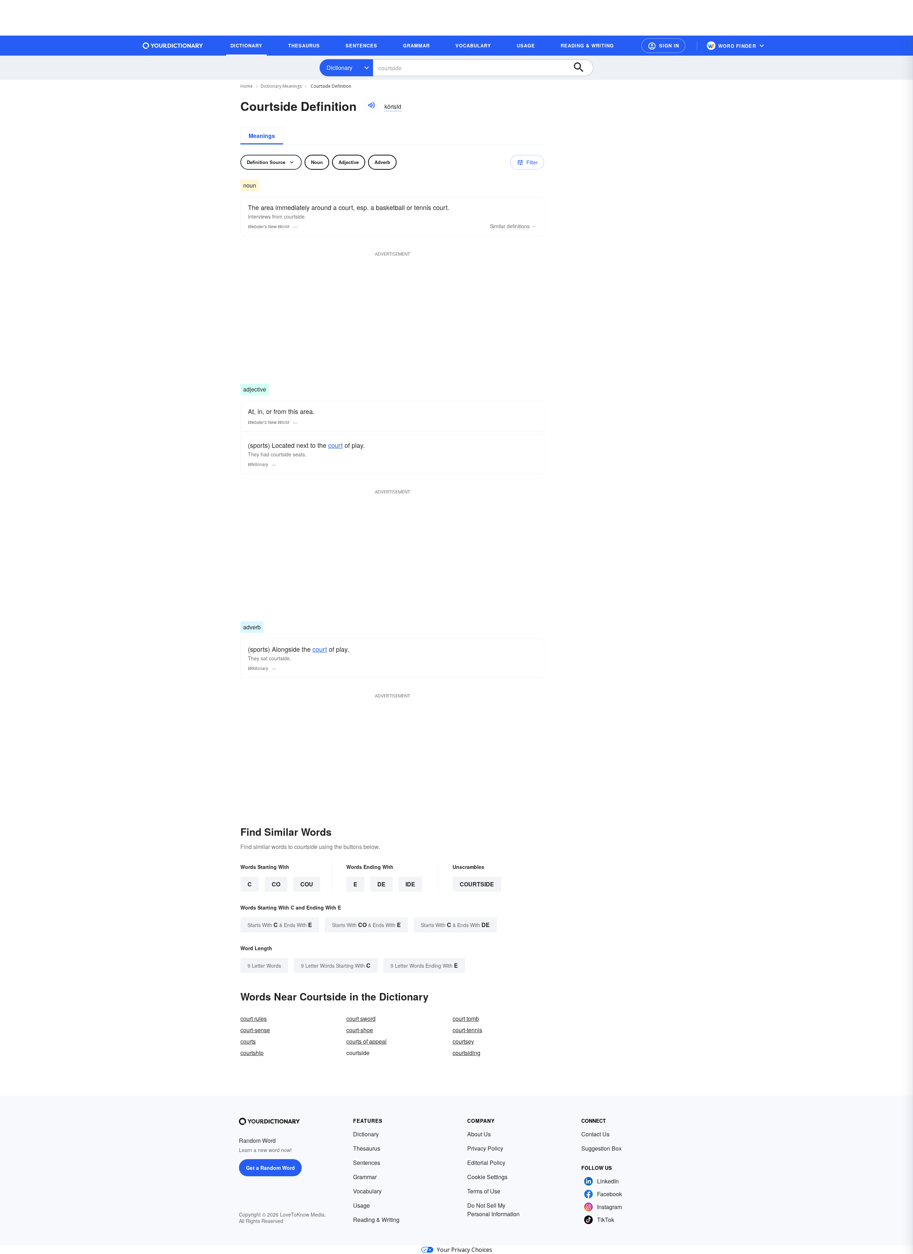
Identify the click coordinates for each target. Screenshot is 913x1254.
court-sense (255, 1030)
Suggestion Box (601, 1148)
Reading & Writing (376, 1219)
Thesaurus (366, 1148)
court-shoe (359, 1030)
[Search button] (582, 68)
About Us (479, 1134)
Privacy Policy (485, 1148)
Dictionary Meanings (281, 86)
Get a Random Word (270, 1167)
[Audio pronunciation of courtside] (371, 105)
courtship (252, 1053)
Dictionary (339, 67)
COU (306, 884)
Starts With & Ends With (280, 925)
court (335, 445)
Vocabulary (367, 1191)
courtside (477, 884)
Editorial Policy (486, 1162)
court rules (253, 1018)
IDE (410, 884)
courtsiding (466, 1053)
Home (246, 86)
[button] (663, 45)
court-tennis (467, 1030)
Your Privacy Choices (464, 1250)
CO (276, 884)
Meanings (262, 136)
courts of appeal (366, 1041)
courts (248, 1041)
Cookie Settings (487, 1177)
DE (381, 884)
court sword (361, 1018)
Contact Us (595, 1134)
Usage (361, 1205)
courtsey (463, 1041)
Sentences (366, 1162)
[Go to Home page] (173, 45)
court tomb (466, 1018)
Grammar (365, 1177)
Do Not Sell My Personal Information (493, 1209)
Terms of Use (483, 1191)
